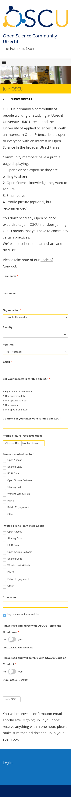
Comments (10, 597)
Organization (12, 310)
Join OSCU (11, 699)
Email (7, 361)
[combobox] (35, 335)
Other (10, 514)
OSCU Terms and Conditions (18, 647)
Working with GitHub (18, 494)
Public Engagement (18, 507)
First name (10, 275)
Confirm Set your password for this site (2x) (32, 418)
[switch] (12, 639)
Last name (9, 293)
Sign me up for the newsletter (23, 614)
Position (8, 344)
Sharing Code (14, 487)
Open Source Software (19, 480)
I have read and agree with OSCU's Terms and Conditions (32, 629)
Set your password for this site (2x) (26, 378)
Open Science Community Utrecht (30, 38)
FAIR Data (13, 473)
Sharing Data (14, 467)
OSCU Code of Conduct (15, 680)
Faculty (7, 327)
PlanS (10, 500)
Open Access (14, 460)
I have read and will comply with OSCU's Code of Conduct (34, 661)
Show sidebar (21, 99)
